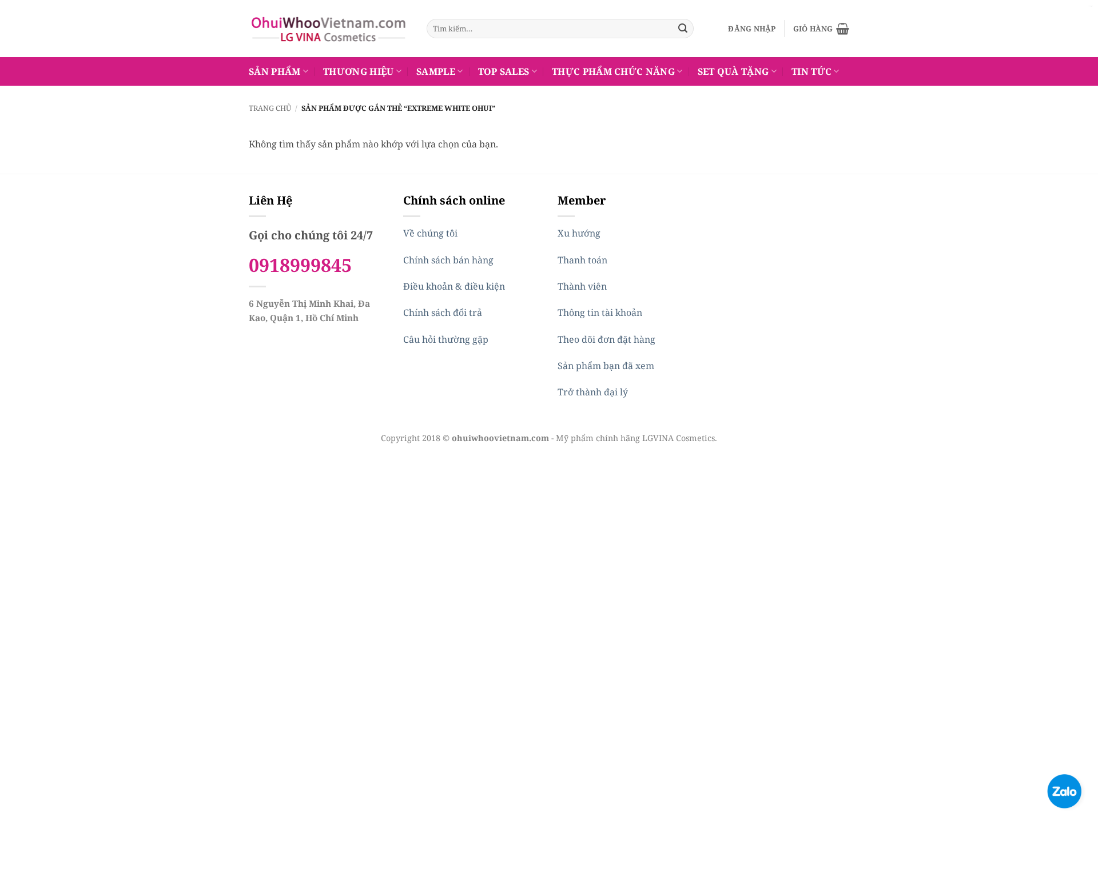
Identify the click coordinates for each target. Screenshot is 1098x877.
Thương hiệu (358, 71)
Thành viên (582, 286)
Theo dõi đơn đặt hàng (606, 339)
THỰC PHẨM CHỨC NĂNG (613, 71)
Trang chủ (270, 108)
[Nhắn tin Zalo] (1064, 790)
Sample (435, 71)
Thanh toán (582, 260)
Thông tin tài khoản (600, 312)
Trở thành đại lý (593, 392)
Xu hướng (579, 233)
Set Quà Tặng (733, 71)
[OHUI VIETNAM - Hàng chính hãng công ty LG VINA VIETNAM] (329, 28)
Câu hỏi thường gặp (445, 339)
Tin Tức (811, 71)
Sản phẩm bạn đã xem (606, 365)
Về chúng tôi (430, 233)
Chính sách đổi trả (442, 312)
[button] (751, 28)
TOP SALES (504, 71)
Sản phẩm (275, 71)
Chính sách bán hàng (448, 260)
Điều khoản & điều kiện (454, 286)
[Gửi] (683, 28)
